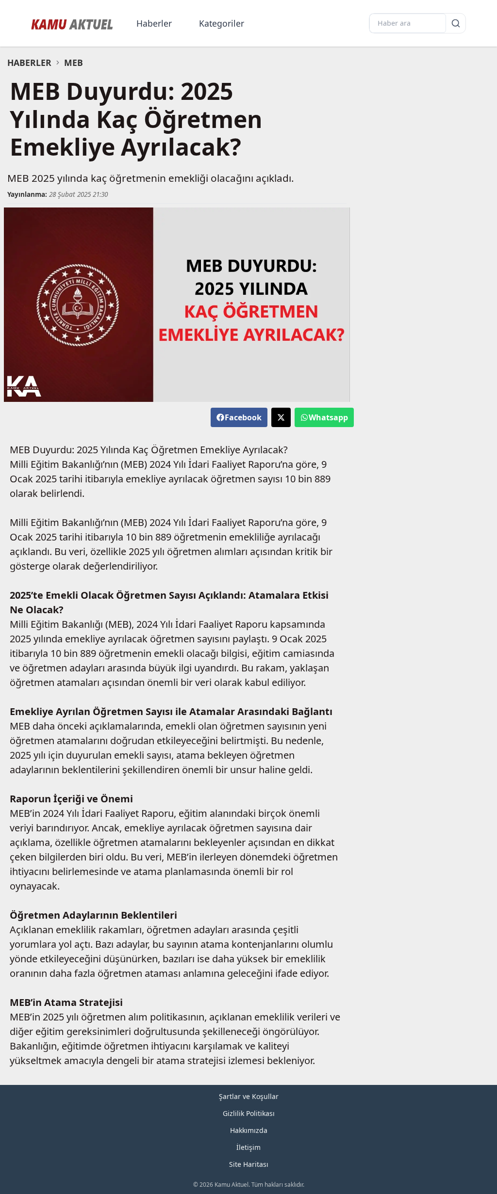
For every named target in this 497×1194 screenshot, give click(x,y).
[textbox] (177, 119)
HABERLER (29, 62)
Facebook (243, 417)
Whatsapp (328, 417)
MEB (73, 62)
